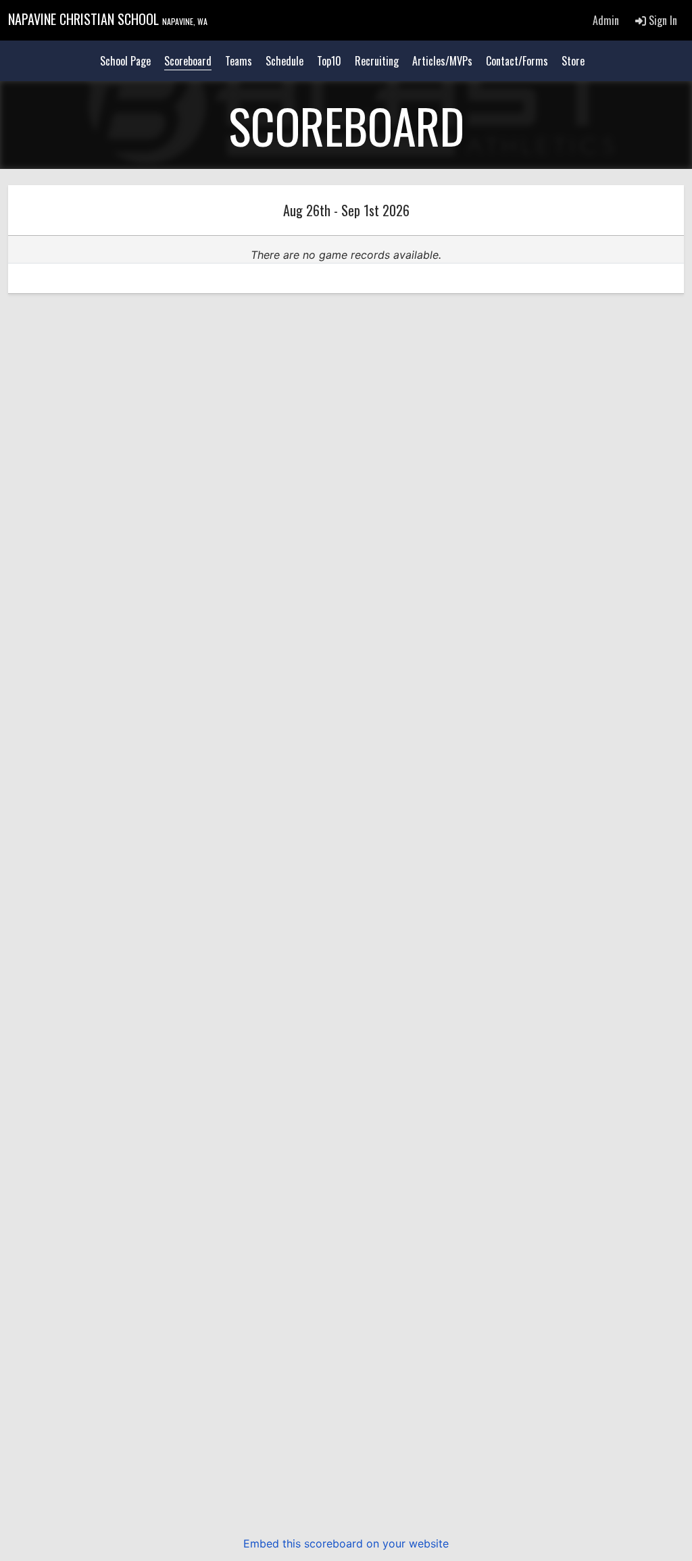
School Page (125, 61)
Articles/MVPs (442, 61)
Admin (606, 20)
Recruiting (377, 61)
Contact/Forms (517, 61)
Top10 (329, 61)
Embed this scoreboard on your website (346, 1543)
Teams (238, 61)
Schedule (284, 61)
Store (573, 61)
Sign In (661, 20)
